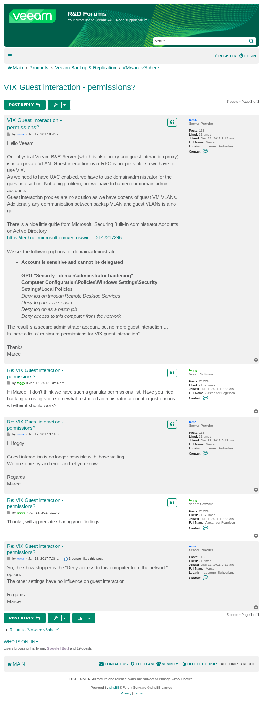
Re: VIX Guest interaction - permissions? (35, 373)
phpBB (114, 687)
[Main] (36, 14)
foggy (193, 370)
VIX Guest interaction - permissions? (70, 87)
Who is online (21, 641)
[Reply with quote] (172, 122)
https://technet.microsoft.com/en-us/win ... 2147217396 (64, 237)
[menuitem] (247, 56)
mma (193, 119)
